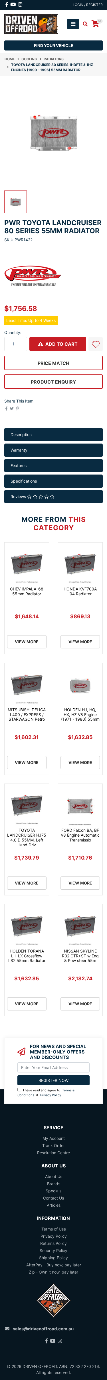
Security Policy (53, 1250)
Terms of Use (53, 1229)
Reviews (19, 496)
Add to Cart (61, 344)
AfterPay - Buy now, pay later (53, 1264)
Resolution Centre (53, 1152)
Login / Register (88, 5)
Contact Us (53, 1198)
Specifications (24, 481)
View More (27, 641)
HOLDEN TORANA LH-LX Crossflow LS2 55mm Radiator (26, 955)
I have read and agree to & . (45, 1092)
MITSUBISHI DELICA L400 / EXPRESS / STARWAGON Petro (27, 714)
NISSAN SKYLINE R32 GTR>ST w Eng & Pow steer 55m (80, 955)
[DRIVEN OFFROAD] (31, 23)
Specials (53, 1190)
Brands (53, 1183)
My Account (54, 1138)
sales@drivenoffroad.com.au (43, 1329)
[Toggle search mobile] (83, 24)
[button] (95, 344)
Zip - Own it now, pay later (53, 1272)
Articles (53, 1205)
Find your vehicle (53, 45)
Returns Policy (53, 1243)
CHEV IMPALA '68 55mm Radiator (26, 591)
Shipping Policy (53, 1257)
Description (21, 434)
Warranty (19, 450)
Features (19, 465)
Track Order (53, 1145)
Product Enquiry (53, 382)
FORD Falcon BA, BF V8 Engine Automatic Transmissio (80, 835)
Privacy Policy (50, 1095)
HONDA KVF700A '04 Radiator (80, 591)
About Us (53, 1176)
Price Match (53, 363)
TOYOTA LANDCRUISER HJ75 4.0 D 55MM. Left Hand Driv (26, 837)
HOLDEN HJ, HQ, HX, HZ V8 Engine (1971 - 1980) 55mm (80, 714)
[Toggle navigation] (73, 24)
